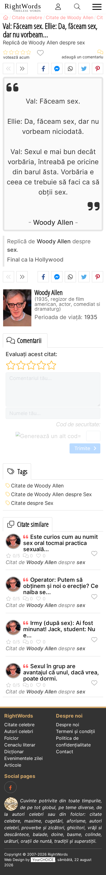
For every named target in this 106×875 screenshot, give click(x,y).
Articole (12, 765)
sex (81, 562)
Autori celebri (18, 731)
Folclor (11, 738)
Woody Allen (53, 222)
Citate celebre (19, 724)
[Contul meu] (58, 7)
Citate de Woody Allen (37, 486)
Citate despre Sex (32, 503)
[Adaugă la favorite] (40, 53)
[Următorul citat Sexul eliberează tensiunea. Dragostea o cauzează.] (22, 68)
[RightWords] (5, 17)
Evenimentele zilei (23, 758)
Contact (64, 751)
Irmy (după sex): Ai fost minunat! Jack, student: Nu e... (59, 629)
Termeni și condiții (75, 731)
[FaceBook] (10, 787)
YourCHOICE (43, 860)
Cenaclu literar (19, 745)
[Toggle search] (77, 7)
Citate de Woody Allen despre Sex (51, 494)
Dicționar (14, 751)
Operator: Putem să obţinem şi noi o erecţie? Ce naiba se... (60, 585)
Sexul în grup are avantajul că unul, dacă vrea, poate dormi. (61, 672)
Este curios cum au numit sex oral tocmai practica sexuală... (60, 543)
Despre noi (67, 724)
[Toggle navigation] (95, 7)
